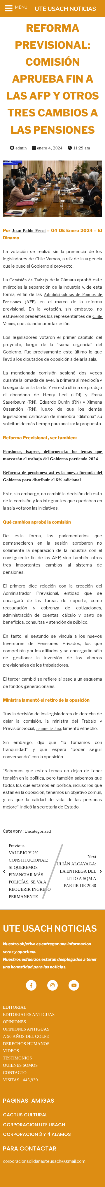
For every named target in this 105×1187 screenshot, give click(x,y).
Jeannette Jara (48, 728)
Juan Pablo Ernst (29, 230)
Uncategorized (37, 831)
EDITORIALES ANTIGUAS (29, 1014)
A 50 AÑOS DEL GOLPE (26, 1036)
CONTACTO (15, 1072)
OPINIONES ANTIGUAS (26, 1029)
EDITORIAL (14, 1007)
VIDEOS (11, 1050)
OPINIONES (14, 1021)
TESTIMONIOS (17, 1058)
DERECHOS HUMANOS (26, 1043)
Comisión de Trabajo (28, 280)
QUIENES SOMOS (20, 1065)
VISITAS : (20, 1080)
